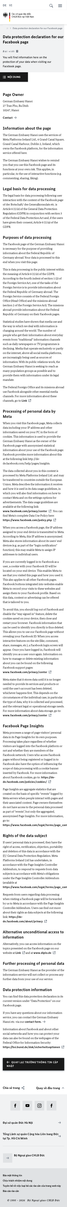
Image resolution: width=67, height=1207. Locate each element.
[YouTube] (29, 1105)
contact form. (33, 1022)
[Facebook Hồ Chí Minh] (53, 1105)
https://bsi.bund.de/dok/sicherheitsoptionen (31, 1047)
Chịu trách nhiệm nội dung (17, 1180)
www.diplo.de (42, 953)
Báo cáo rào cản (11, 1191)
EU (5, 856)
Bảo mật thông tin (12, 1175)
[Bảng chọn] (60, 5)
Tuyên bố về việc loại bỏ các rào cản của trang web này (32, 1185)
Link (24, 400)
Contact (8, 117)
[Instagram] (41, 1105)
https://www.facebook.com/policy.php (27, 520)
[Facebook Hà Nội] (16, 1105)
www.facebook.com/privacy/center (25, 511)
